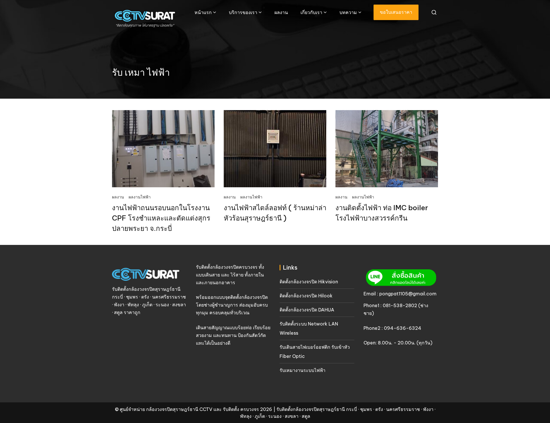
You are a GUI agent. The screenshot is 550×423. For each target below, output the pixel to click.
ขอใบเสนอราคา (396, 12)
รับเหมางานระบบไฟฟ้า (302, 370)
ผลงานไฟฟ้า (140, 197)
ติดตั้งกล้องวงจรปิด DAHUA (307, 310)
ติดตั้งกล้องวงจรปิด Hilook (306, 296)
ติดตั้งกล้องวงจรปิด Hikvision (309, 281)
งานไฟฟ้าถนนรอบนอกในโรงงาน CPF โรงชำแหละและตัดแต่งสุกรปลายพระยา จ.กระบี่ (161, 218)
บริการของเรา (243, 12)
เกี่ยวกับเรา (311, 12)
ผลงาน (281, 12)
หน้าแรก (203, 12)
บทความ (348, 12)
